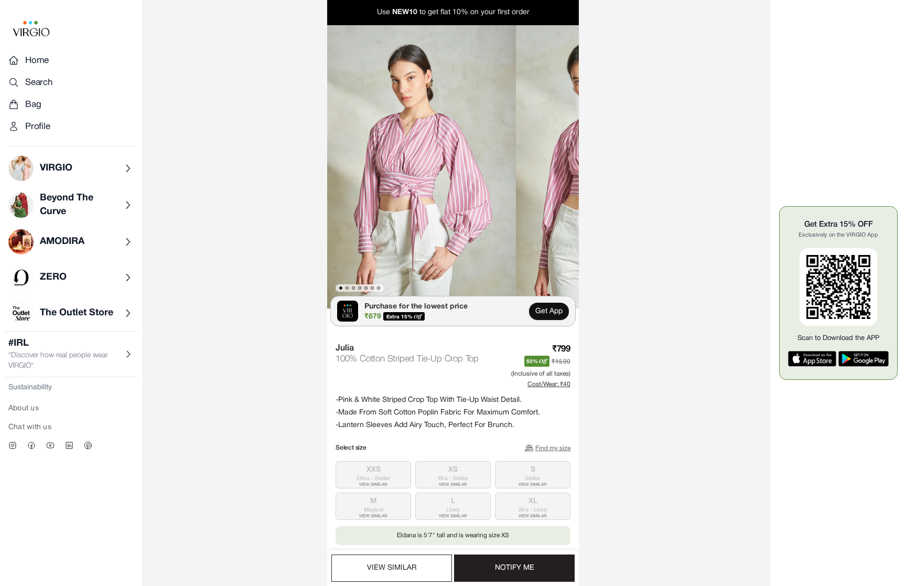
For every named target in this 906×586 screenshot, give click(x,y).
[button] (421, 166)
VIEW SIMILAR (392, 567)
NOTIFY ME (514, 567)
